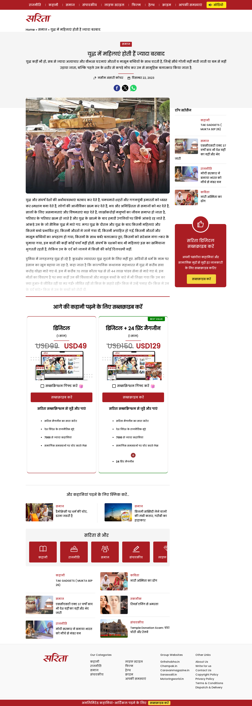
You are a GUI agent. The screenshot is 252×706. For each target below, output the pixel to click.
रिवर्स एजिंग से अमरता (144, 604)
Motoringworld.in (172, 679)
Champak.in (168, 666)
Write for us (203, 666)
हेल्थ (151, 5)
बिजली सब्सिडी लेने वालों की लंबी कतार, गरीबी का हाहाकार (151, 516)
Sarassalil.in (168, 675)
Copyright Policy (206, 675)
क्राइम (166, 5)
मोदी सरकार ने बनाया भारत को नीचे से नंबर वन (211, 177)
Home (30, 29)
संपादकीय (89, 5)
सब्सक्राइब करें (61, 397)
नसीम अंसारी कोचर (110, 78)
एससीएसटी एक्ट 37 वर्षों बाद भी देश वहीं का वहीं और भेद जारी (74, 608)
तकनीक (136, 599)
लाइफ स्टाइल (114, 5)
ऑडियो (218, 5)
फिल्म (136, 5)
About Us (201, 662)
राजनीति (35, 5)
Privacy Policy (204, 679)
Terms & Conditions (209, 683)
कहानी (53, 5)
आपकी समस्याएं (190, 5)
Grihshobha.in (170, 662)
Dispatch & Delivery (208, 687)
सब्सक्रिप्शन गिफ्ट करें (61, 386)
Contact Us (203, 670)
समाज (70, 5)
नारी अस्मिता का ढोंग (143, 581)
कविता (134, 575)
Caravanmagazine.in (174, 670)
